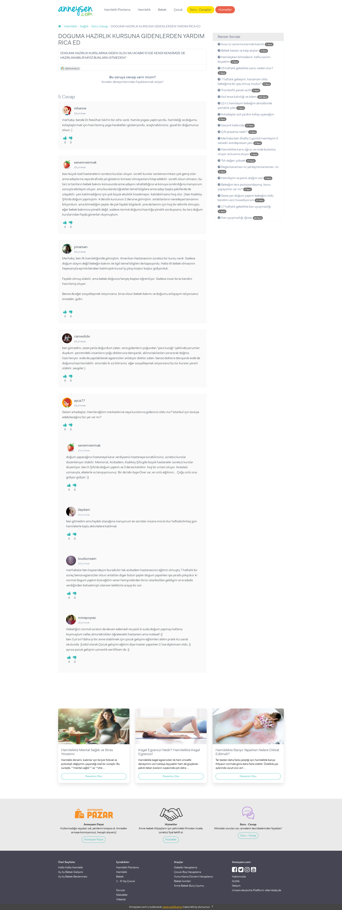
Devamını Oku (93, 776)
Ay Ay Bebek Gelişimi (70, 872)
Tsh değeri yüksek (237, 160)
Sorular (120, 890)
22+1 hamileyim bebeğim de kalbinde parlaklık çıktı (245, 105)
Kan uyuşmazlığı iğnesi (240, 218)
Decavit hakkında (236, 125)
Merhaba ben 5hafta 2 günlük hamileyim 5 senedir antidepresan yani (248, 140)
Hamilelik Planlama (117, 10)
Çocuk (178, 10)
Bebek (162, 10)
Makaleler (122, 895)
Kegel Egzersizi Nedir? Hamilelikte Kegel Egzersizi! (169, 752)
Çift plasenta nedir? (238, 132)
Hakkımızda (239, 876)
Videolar (121, 899)
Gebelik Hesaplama (185, 867)
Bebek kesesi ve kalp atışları (243, 50)
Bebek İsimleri (182, 881)
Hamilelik (144, 10)
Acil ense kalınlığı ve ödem (243, 97)
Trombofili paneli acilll (239, 90)
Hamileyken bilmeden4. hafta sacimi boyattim (244, 59)
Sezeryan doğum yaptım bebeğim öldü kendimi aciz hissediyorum (246, 198)
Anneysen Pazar (93, 839)
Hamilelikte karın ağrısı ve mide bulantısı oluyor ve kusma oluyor (247, 151)
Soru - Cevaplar (200, 10)
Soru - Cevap (248, 835)
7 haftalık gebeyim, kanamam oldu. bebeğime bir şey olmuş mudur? (244, 81)
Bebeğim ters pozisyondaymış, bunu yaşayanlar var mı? (244, 186)
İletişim (236, 885)
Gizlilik (236, 881)
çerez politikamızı (172, 907)
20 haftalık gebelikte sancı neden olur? (246, 70)
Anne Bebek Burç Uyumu (189, 885)
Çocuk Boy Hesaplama (187, 872)
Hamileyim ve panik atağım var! (245, 178)
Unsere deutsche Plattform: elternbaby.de (256, 890)
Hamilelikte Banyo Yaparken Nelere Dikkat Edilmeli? (247, 752)
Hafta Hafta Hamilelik (70, 867)
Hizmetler (225, 10)
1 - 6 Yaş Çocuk (125, 881)
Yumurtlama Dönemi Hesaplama (193, 876)
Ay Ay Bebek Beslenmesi (72, 876)
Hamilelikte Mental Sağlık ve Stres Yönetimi (87, 752)
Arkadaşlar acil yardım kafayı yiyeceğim (246, 116)
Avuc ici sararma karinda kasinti (246, 44)
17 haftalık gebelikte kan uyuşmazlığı (245, 208)
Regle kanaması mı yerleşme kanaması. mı (249, 169)
